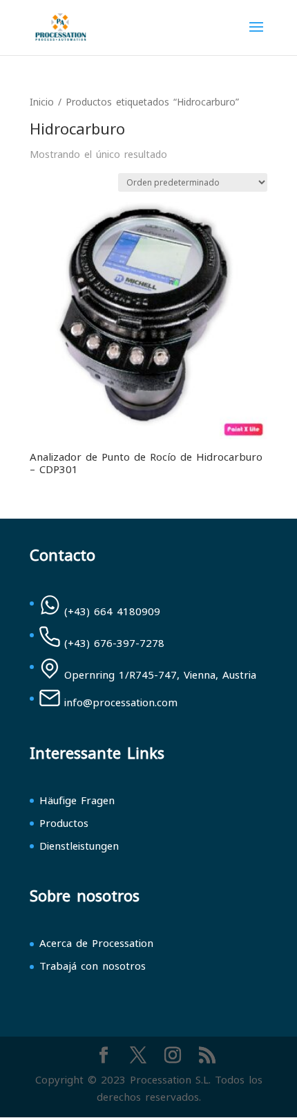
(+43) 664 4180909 (112, 612)
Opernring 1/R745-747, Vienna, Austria (160, 675)
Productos (63, 823)
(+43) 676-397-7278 (114, 643)
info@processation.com (121, 703)
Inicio (42, 102)
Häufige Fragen (77, 801)
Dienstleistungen (79, 846)
